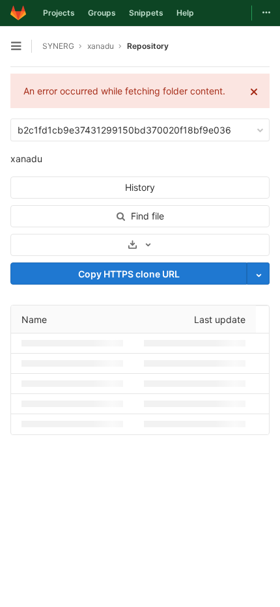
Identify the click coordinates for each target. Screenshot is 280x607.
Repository (148, 46)
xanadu (26, 158)
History (140, 187)
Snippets (146, 13)
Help (185, 13)
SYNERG (58, 46)
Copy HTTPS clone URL (129, 273)
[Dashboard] (18, 13)
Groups (102, 13)
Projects (59, 13)
